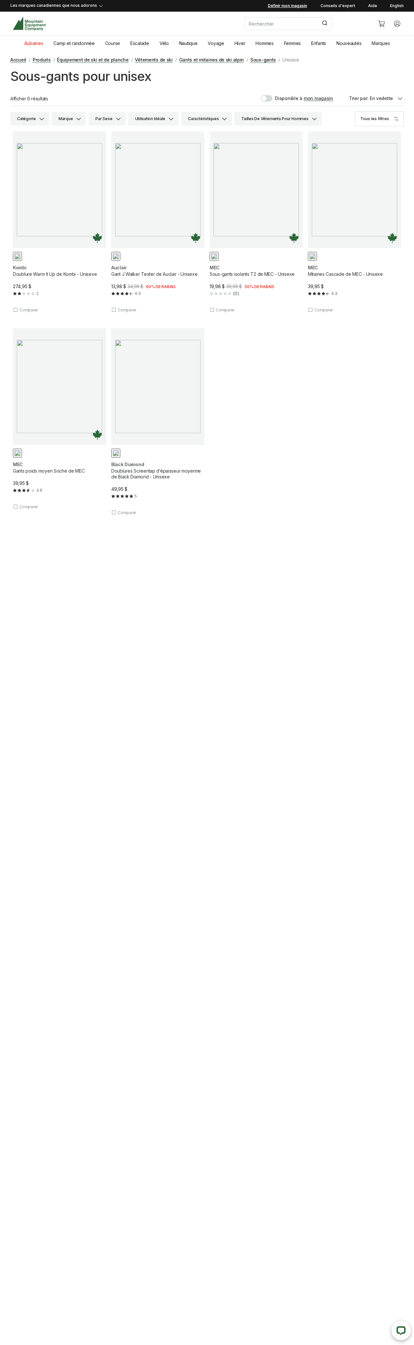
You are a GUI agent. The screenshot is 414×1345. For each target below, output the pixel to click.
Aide (372, 5)
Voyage (216, 43)
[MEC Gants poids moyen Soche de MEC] (59, 419)
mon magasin (318, 98)
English (397, 5)
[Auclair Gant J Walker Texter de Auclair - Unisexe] (157, 222)
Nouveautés (348, 43)
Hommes (264, 43)
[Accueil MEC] (29, 24)
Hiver (239, 43)
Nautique (188, 43)
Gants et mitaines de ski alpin (211, 59)
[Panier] (381, 23)
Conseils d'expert (338, 5)
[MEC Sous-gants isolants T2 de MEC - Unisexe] (256, 222)
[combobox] (306, 23)
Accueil (18, 59)
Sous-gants (263, 59)
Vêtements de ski (154, 59)
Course (112, 43)
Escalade (139, 43)
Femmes (292, 43)
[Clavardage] (401, 1330)
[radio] (17, 256)
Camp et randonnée (73, 43)
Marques (381, 43)
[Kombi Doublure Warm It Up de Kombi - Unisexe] (59, 222)
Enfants (318, 43)
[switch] (281, 98)
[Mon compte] (397, 23)
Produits (42, 59)
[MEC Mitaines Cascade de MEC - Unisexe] (354, 222)
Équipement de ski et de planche (92, 59)
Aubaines (33, 43)
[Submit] (324, 24)
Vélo (164, 43)
